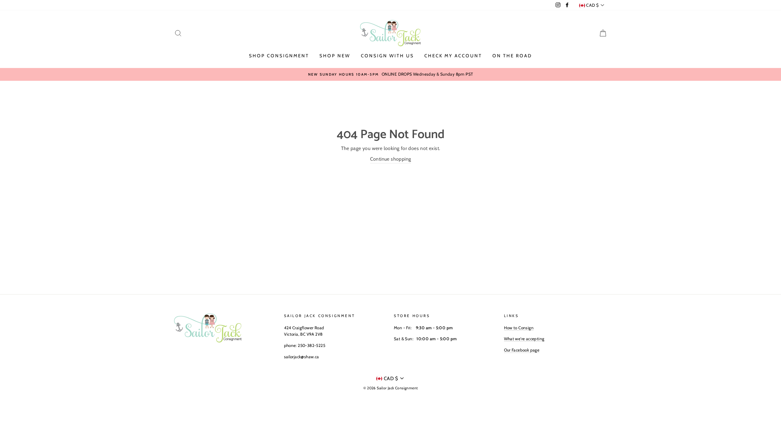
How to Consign (519, 327)
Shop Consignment (279, 56)
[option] (390, 74)
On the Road (512, 56)
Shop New (334, 56)
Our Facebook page (522, 350)
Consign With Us (387, 56)
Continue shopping (390, 159)
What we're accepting (524, 338)
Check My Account (453, 56)
